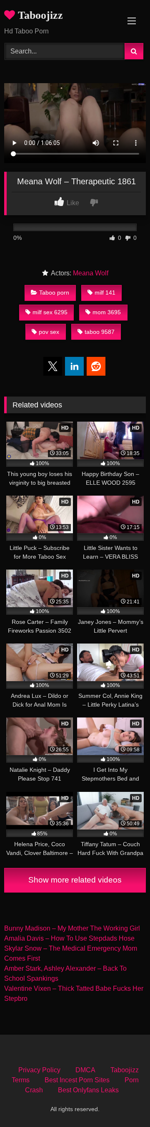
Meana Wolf (90, 273)
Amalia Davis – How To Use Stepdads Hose (69, 938)
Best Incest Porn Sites (77, 1080)
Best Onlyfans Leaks (88, 1090)
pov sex (49, 331)
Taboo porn (54, 292)
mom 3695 (106, 312)
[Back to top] (124, 1102)
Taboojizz (39, 15)
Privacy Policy (39, 1070)
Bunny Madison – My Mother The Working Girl (72, 928)
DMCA (85, 1070)
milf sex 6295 (50, 312)
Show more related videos (75, 879)
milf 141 (105, 292)
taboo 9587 (100, 331)
